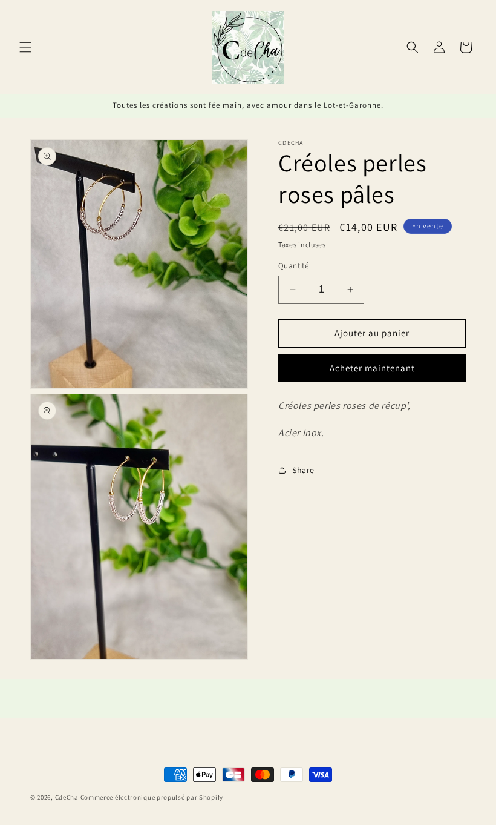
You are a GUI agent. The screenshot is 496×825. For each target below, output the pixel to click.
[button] (25, 47)
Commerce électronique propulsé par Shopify (151, 797)
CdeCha (67, 797)
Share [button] (303, 470)
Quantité (293, 265)
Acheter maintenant (372, 368)
